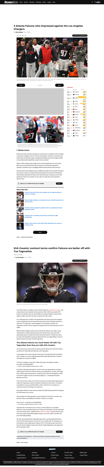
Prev (21, 85)
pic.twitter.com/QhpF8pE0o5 (33, 402)
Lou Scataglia (20, 257)
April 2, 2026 (39, 366)
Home (18, 237)
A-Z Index (53, 458)
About (18, 452)
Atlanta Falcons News (27, 237)
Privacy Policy (55, 455)
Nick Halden (19, 32)
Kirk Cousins (24, 442)
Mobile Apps (83, 452)
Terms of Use (68, 455)
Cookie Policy (83, 455)
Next (59, 85)
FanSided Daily (21, 455)
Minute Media (9, 461)
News (21, 2)
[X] (95, 2)
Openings (34, 452)
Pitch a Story (35, 455)
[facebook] (92, 2)
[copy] (25, 35)
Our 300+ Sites (68, 452)
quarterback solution (54, 310)
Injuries (49, 2)
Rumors (26, 2)
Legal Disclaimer (21, 458)
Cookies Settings (69, 458)
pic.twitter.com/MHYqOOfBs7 (25, 364)
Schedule (31, 2)
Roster (44, 2)
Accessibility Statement (38, 458)
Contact (53, 452)
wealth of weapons (45, 411)
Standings (38, 2)
